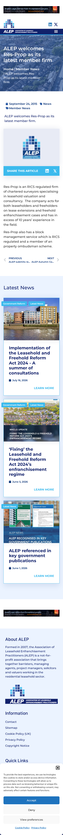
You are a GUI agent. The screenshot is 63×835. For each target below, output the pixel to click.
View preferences (31, 819)
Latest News (36, 303)
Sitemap (11, 727)
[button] (57, 768)
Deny (31, 810)
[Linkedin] (50, 24)
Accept (31, 800)
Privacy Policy (38, 827)
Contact (11, 722)
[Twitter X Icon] (56, 24)
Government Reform (14, 303)
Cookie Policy (22, 827)
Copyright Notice (17, 745)
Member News (27, 69)
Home (8, 69)
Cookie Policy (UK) (18, 733)
